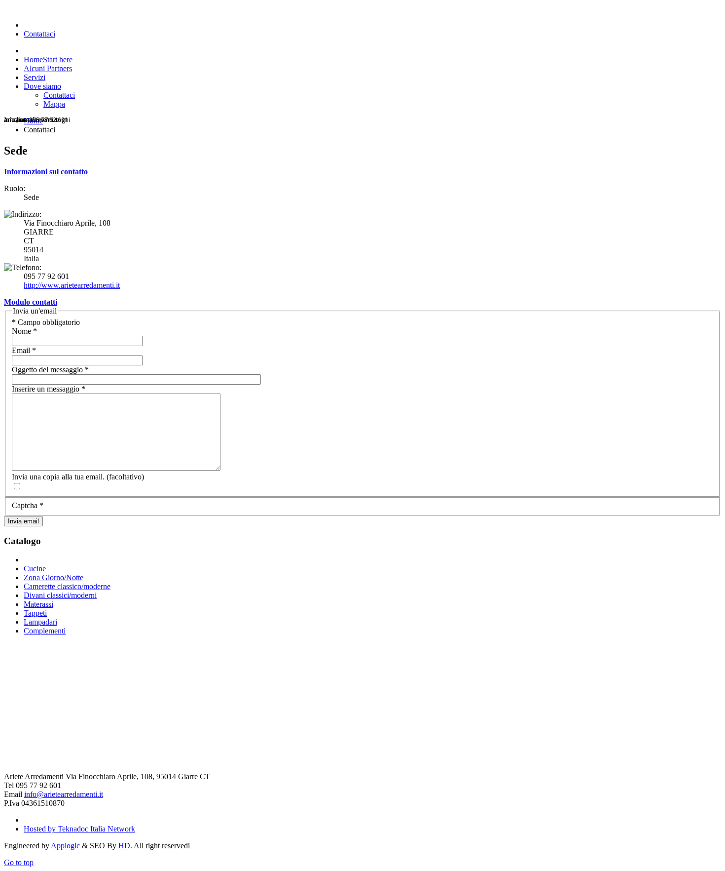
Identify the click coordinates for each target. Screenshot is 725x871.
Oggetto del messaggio (50, 369)
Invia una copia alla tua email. (58, 477)
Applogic (65, 845)
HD (124, 845)
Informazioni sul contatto (46, 171)
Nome (24, 331)
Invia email (23, 521)
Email (24, 350)
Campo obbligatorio (46, 322)
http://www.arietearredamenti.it (72, 285)
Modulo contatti (30, 302)
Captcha (27, 505)
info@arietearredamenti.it (63, 794)
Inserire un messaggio (48, 389)
